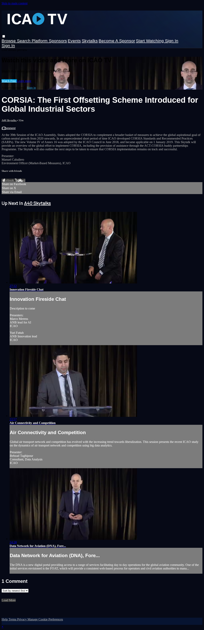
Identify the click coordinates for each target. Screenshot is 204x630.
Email (21, 180)
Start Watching (150, 40)
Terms (13, 619)
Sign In (8, 45)
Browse (9, 40)
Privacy (22, 619)
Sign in (171, 40)
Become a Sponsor (117, 40)
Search (24, 40)
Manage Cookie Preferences (45, 619)
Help (5, 619)
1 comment (9, 128)
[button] (3, 36)
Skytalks (90, 40)
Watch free (9, 81)
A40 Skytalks (9, 120)
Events (74, 40)
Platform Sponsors (49, 40)
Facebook (8, 180)
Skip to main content (14, 3)
